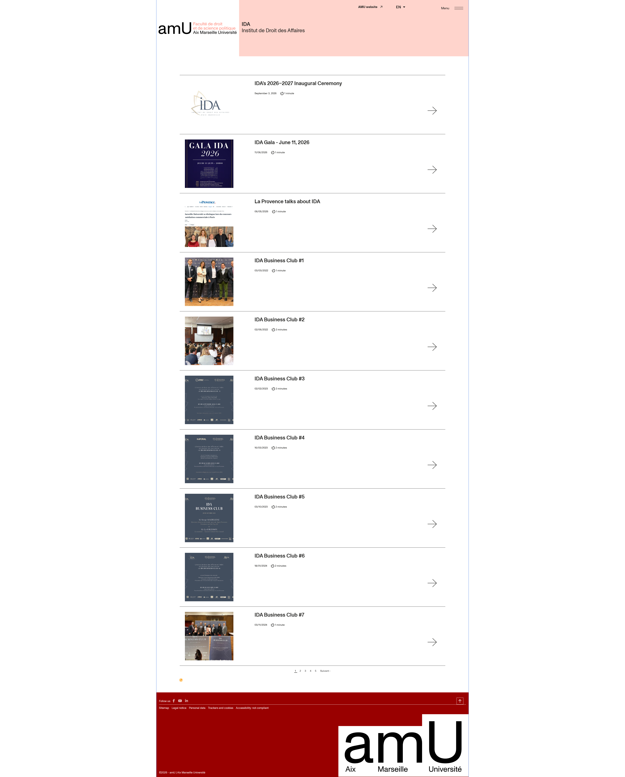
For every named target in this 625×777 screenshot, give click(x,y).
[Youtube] (180, 701)
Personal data (197, 708)
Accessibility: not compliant (252, 708)
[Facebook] (174, 701)
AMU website (369, 7)
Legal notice (179, 708)
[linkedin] (186, 701)
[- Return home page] (198, 28)
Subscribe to (181, 680)
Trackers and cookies (220, 708)
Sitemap (164, 708)
